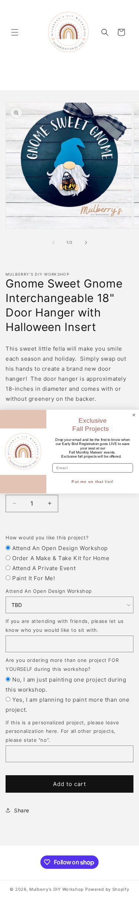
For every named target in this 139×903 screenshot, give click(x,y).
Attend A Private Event (44, 568)
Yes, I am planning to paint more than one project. (68, 704)
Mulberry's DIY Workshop (56, 889)
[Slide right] (86, 242)
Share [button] (21, 810)
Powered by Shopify (107, 889)
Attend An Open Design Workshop (60, 548)
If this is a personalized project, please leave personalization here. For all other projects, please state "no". (62, 731)
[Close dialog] (134, 415)
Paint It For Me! (33, 578)
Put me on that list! (92, 482)
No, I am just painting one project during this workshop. (66, 684)
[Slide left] (53, 242)
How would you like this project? (47, 537)
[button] (15, 32)
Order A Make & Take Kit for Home (60, 558)
